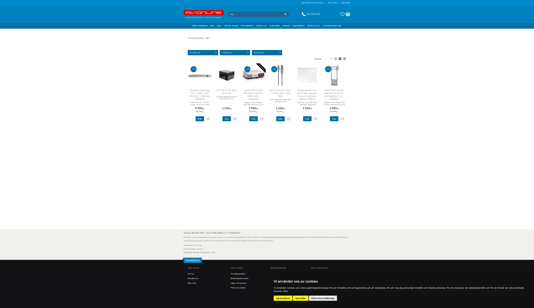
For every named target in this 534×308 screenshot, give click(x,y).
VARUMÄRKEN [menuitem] (298, 26)
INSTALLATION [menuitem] (313, 26)
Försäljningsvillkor (238, 274)
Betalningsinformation (240, 278)
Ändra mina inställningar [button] (323, 298)
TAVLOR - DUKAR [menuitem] (231, 26)
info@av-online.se (196, 249)
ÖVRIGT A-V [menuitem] (261, 26)
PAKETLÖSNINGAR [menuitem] (199, 26)
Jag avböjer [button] (300, 298)
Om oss (191, 274)
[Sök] (286, 14)
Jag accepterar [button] (283, 298)
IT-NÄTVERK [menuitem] (274, 26)
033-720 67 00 (313, 14)
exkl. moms (332, 3)
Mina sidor (192, 283)
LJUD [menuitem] (219, 26)
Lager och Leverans (238, 283)
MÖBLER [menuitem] (286, 26)
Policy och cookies (238, 288)
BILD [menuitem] (212, 26)
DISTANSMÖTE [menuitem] (247, 26)
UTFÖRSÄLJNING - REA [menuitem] (332, 26)
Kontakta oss (193, 278)
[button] (342, 14)
